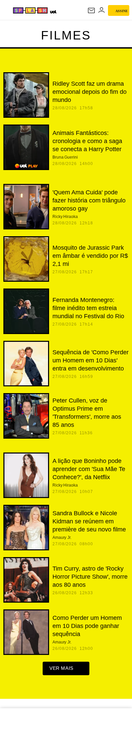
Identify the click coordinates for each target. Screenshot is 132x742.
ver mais (61, 668)
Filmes (66, 35)
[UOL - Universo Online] (53, 11)
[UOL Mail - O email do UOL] (91, 10)
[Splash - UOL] (30, 10)
